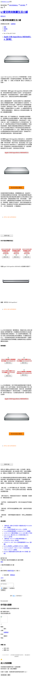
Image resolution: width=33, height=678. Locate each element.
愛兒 (2, 562)
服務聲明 (16, 656)
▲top (2, 577)
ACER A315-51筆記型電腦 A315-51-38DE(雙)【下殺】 (18, 533)
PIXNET (7, 655)
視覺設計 (12, 575)
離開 (9, 675)
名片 (5, 30)
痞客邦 (9, 570)
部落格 (5, 29)
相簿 (5, 27)
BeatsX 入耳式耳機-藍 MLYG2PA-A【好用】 (16, 529)
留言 (12, 570)
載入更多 (3, 580)
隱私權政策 (27, 655)
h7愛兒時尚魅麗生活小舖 (14, 12)
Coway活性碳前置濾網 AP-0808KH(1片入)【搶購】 (17, 531)
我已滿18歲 (3, 675)
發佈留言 (3, 590)
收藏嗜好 (13, 24)
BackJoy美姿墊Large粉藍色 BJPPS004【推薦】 (16, 546)
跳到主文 (3, 16)
